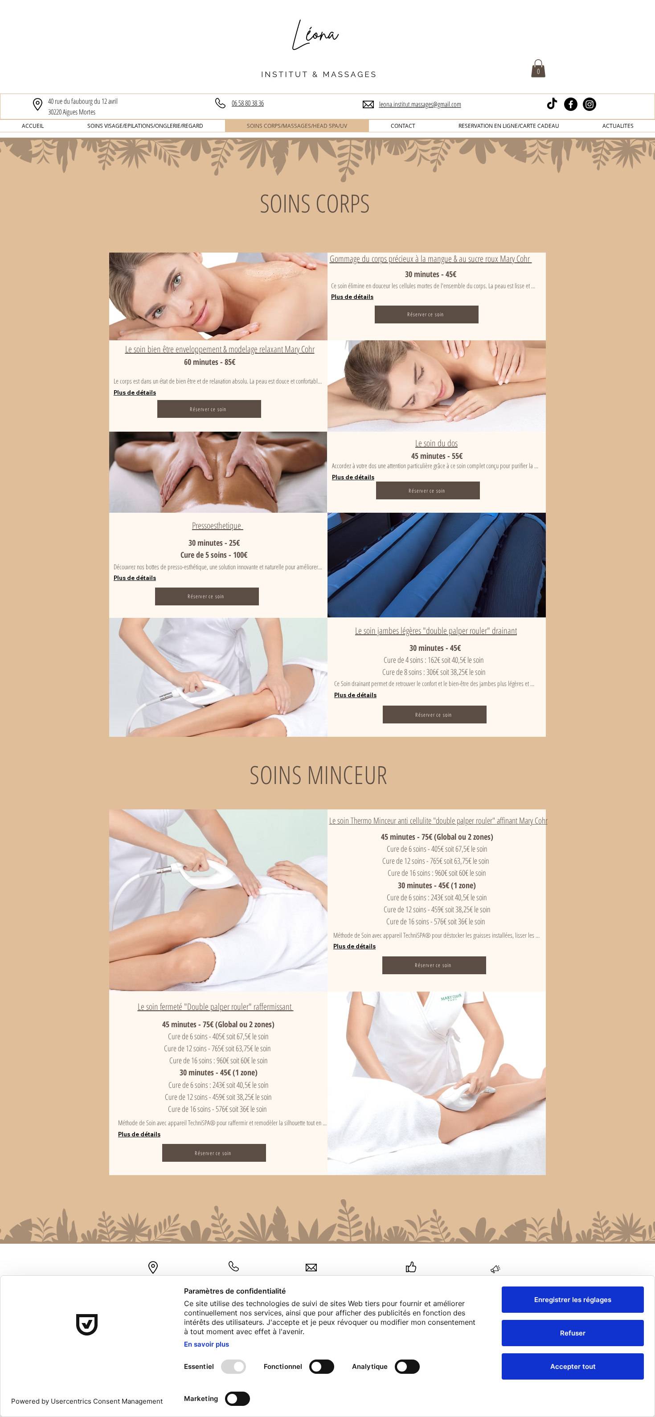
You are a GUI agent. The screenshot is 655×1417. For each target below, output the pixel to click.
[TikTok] (552, 104)
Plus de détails (352, 296)
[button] (538, 68)
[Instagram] (589, 104)
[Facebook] (570, 104)
